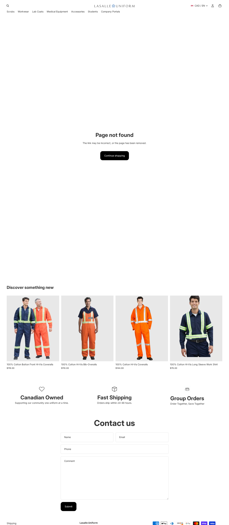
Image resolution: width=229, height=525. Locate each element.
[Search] (7, 5)
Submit (68, 506)
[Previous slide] (12, 328)
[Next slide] (54, 328)
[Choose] (54, 356)
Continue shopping (114, 155)
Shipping (11, 523)
